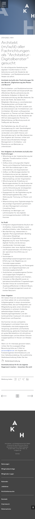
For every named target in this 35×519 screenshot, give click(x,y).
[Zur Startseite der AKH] (17, 426)
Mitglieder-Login (7, 474)
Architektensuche (7, 491)
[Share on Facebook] (15, 379)
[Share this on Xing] (23, 379)
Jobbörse (4, 486)
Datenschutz (6, 509)
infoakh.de (17, 450)
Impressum (5, 504)
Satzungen (5, 464)
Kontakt (4, 499)
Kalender (4, 481)
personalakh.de (7, 350)
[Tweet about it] (19, 379)
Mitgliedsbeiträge (8, 469)
